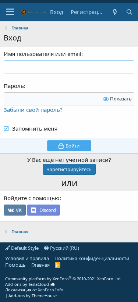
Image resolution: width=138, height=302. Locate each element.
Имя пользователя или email (42, 53)
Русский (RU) (64, 248)
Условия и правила (27, 258)
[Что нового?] (114, 12)
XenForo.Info (50, 289)
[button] (10, 12)
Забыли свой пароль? (33, 109)
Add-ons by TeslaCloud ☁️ (30, 284)
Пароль (14, 85)
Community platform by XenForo (63, 278)
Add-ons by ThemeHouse (32, 295)
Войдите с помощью (32, 198)
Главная (40, 265)
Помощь (15, 265)
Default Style (24, 248)
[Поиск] (129, 12)
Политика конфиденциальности (91, 258)
